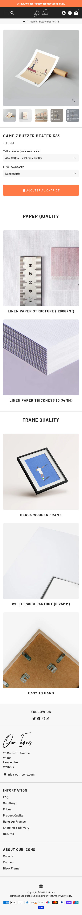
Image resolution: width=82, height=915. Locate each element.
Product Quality (13, 815)
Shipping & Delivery (16, 827)
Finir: (13, 167)
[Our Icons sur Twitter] (34, 718)
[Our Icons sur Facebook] (38, 718)
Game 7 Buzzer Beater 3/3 (45, 21)
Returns (8, 833)
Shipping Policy (40, 895)
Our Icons (50, 892)
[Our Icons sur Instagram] (43, 718)
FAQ (5, 797)
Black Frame (11, 868)
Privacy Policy (65, 895)
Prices (7, 809)
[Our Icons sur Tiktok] (47, 718)
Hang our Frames (14, 821)
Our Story (9, 803)
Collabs (8, 856)
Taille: (21, 151)
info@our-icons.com (19, 774)
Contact (8, 862)
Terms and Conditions (21, 895)
